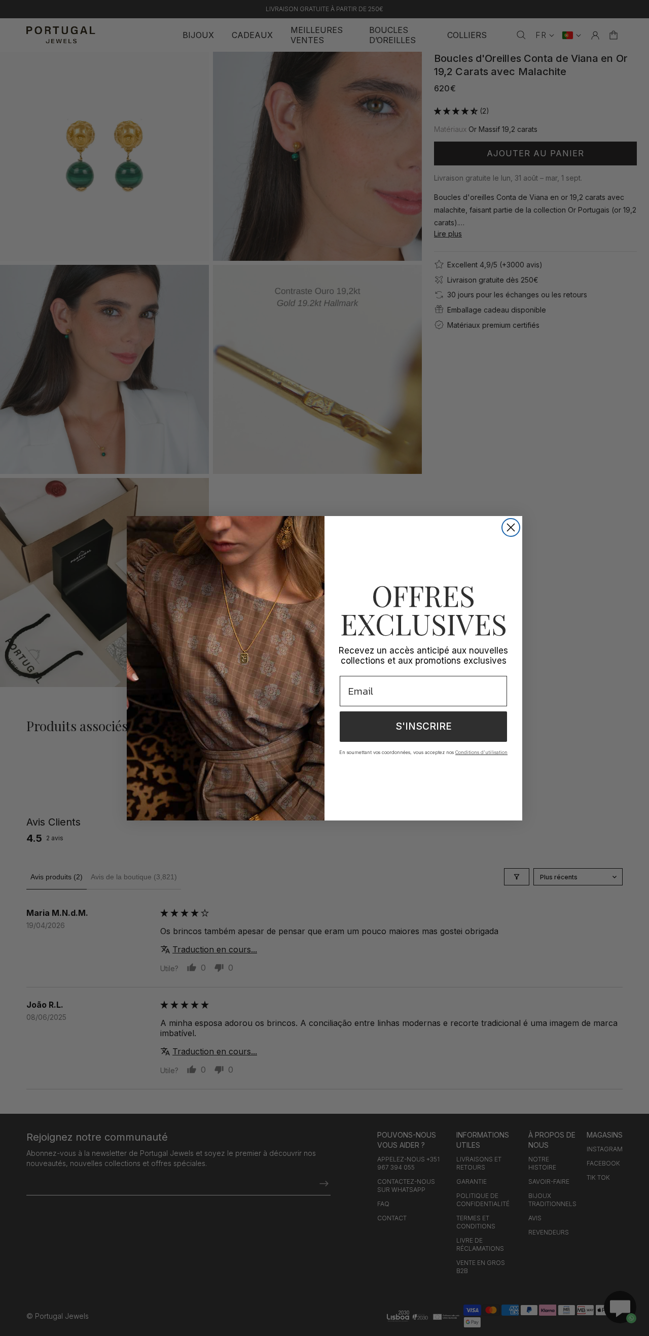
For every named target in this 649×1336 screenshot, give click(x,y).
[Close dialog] (511, 527)
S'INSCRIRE (423, 726)
